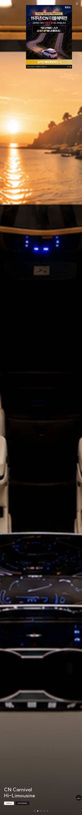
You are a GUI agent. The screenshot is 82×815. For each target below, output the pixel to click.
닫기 (68, 67)
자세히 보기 (9, 803)
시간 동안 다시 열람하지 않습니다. (37, 67)
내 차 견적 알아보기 (22, 803)
